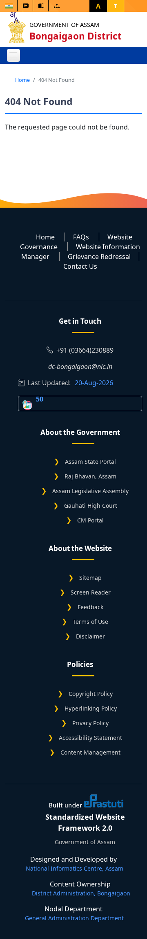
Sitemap (90, 577)
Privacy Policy (90, 723)
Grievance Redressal (99, 256)
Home (22, 79)
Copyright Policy (91, 694)
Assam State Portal (90, 461)
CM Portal (90, 520)
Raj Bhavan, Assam (90, 476)
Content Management (90, 752)
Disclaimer (90, 636)
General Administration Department (74, 918)
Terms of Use (90, 621)
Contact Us (80, 266)
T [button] (115, 6)
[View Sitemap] (57, 6)
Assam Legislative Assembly (90, 491)
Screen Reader (91, 592)
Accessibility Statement (90, 738)
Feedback (90, 607)
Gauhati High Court (90, 505)
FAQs (81, 237)
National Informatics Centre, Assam (74, 868)
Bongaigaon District (75, 36)
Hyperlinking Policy (91, 708)
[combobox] (14, 17)
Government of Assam (64, 25)
